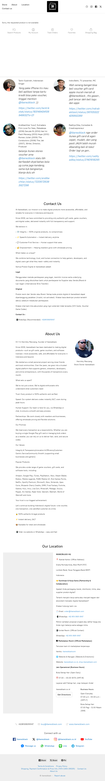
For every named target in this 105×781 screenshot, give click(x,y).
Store (4, 4)
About (14, 4)
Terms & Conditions (46, 766)
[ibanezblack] (52, 6)
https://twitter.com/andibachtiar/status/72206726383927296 (33, 182)
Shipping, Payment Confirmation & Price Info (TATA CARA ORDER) (48, 769)
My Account (33, 33)
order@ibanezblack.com (74, 611)
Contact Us (81, 769)
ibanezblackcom (69, 651)
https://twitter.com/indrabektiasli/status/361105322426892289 (84, 112)
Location (25, 4)
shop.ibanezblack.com (88, 662)
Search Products (14, 33)
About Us (53, 771)
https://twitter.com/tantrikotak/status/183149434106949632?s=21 (33, 112)
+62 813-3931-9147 (75, 617)
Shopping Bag (91, 33)
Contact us (7, 8)
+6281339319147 (48, 320)
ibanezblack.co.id (71, 662)
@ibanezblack (26, 102)
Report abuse (59, 776)
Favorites (72, 33)
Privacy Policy (61, 766)
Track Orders (52, 33)
